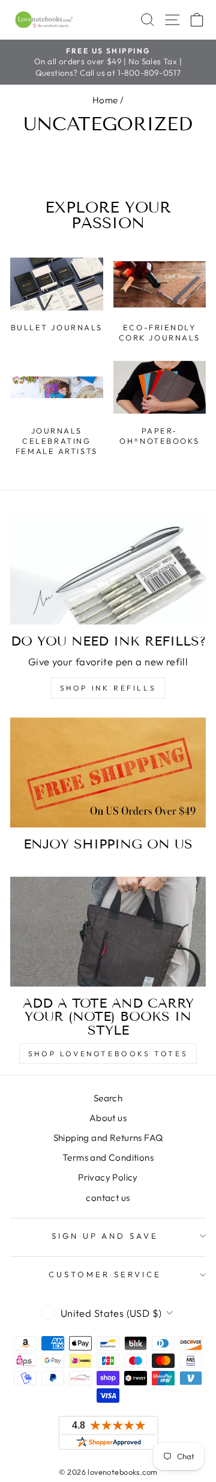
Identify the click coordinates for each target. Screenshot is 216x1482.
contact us (108, 1197)
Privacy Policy (108, 1177)
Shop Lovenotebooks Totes (108, 1053)
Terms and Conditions (108, 1157)
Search (108, 1098)
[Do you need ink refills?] (108, 570)
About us (108, 1118)
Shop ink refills (108, 687)
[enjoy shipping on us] (108, 772)
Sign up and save (105, 1236)
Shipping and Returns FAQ (108, 1137)
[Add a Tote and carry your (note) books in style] (108, 932)
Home (105, 100)
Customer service (105, 1274)
